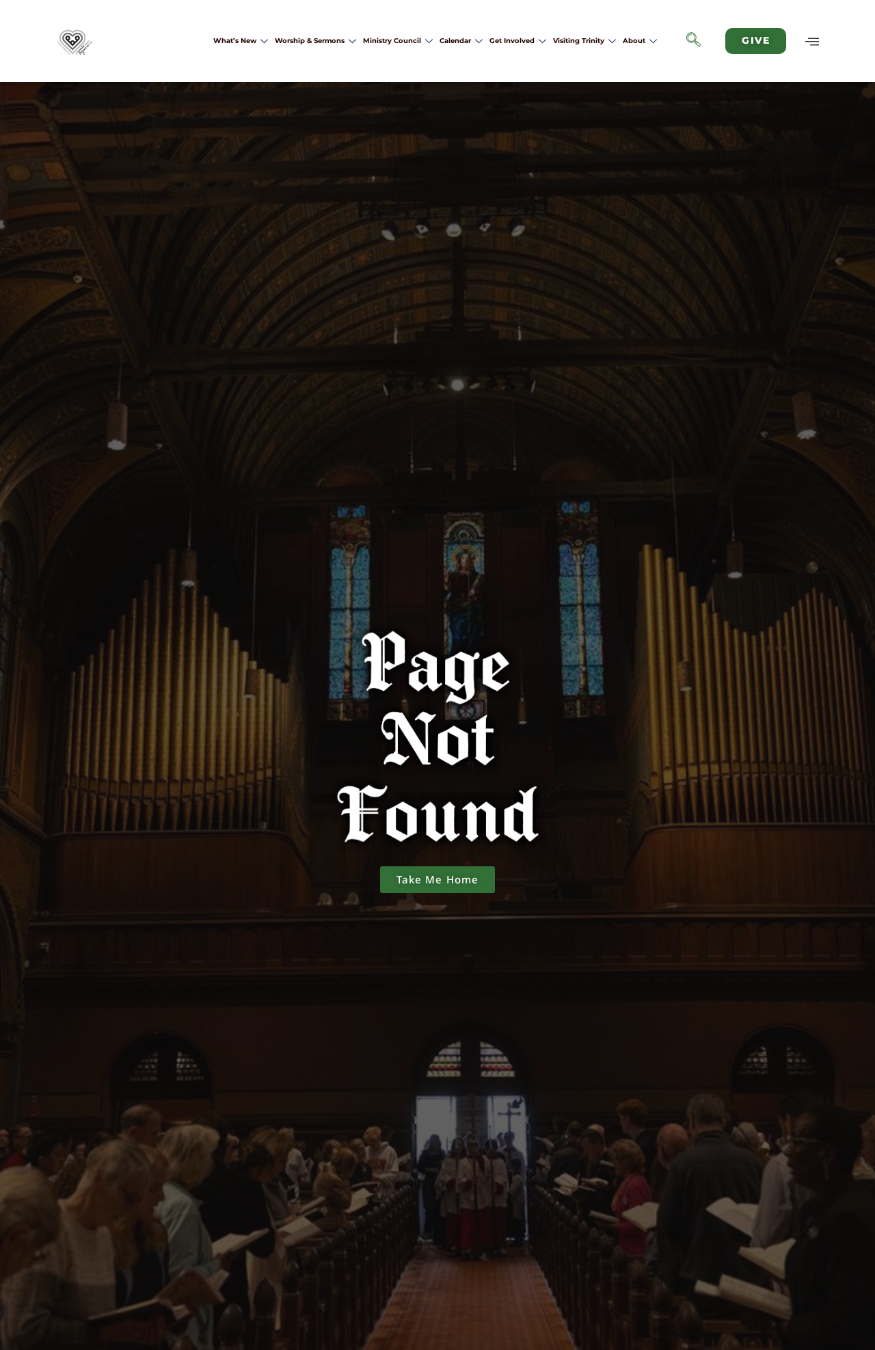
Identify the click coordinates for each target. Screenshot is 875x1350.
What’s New (234, 40)
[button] (694, 41)
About (634, 40)
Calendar (455, 40)
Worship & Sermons (310, 40)
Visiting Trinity (578, 40)
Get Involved (512, 40)
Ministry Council (392, 40)
